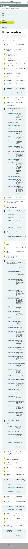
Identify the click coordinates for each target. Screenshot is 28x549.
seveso (8, 513)
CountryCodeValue (13, 136)
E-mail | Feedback (5, 544)
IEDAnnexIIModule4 (11, 420)
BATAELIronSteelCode (13, 298)
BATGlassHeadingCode (13, 311)
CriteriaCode (12, 331)
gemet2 (8, 210)
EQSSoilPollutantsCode (13, 352)
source (11, 220)
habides (8, 243)
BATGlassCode (13, 306)
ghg (7, 231)
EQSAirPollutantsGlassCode (13, 340)
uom (7, 522)
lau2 (7, 471)
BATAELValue (13, 125)
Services (3, 24)
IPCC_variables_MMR (13, 239)
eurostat (8, 197)
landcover (9, 462)
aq (7, 44)
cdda (7, 76)
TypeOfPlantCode (13, 438)
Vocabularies (4, 22)
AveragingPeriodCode (13, 286)
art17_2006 (9, 59)
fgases (8, 206)
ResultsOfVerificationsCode (13, 434)
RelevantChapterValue (13, 186)
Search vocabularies (7, 40)
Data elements (4, 17)
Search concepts (17, 40)
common (8, 80)
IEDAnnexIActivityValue (13, 153)
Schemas (4, 20)
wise (7, 525)
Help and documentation (6, 10)
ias (7, 247)
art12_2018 (9, 54)
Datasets (3, 13)
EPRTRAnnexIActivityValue (13, 146)
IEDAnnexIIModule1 (11, 256)
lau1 (7, 467)
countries (12, 509)
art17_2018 (9, 68)
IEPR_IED (8, 451)
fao (7, 201)
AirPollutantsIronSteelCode (13, 279)
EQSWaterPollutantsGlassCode (13, 356)
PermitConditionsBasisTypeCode (13, 379)
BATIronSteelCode (13, 317)
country (11, 534)
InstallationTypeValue (13, 159)
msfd (7, 496)
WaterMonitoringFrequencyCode (13, 401)
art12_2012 (9, 49)
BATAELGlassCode (13, 290)
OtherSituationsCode (13, 369)
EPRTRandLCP (10, 102)
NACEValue (12, 162)
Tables (3, 15)
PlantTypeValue (13, 176)
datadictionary (10, 83)
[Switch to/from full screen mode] (20, 3)
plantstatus (12, 487)
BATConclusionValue (13, 128)
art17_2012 (9, 63)
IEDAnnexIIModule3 (11, 261)
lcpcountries (12, 484)
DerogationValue (13, 140)
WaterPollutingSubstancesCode (13, 446)
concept (12, 214)
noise (7, 501)
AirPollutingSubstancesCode (13, 426)
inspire (8, 458)
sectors (11, 491)
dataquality (9, 88)
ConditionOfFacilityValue (13, 131)
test (7, 518)
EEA (7, 1)
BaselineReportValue (13, 122)
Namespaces (4, 27)
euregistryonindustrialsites (11, 108)
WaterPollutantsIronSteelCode (13, 412)
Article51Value (13, 113)
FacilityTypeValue (13, 151)
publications (9, 506)
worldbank (9, 530)
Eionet (7, 8)
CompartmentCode (13, 327)
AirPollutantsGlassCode (13, 271)
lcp (7, 479)
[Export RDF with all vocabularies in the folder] (24, 90)
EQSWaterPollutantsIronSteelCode (13, 363)
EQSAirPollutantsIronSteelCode (13, 347)
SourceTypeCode (13, 393)
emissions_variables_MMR (13, 236)
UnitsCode (12, 396)
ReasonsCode (13, 383)
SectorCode (12, 389)
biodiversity (9, 73)
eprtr (7, 97)
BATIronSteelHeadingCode (13, 321)
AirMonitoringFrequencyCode (13, 267)
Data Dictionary (11, 8)
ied (7, 251)
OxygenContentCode (13, 375)
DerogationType (13, 431)
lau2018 (8, 474)
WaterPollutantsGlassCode (13, 405)
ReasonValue (13, 179)
